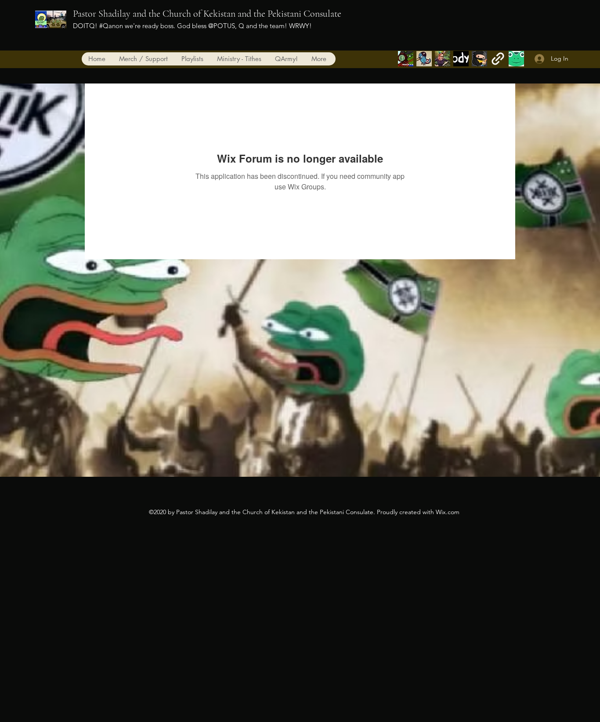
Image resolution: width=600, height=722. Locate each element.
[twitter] (424, 58)
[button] (286, 58)
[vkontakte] (461, 58)
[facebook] (405, 58)
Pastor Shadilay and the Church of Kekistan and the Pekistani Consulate (207, 13)
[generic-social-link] (442, 58)
